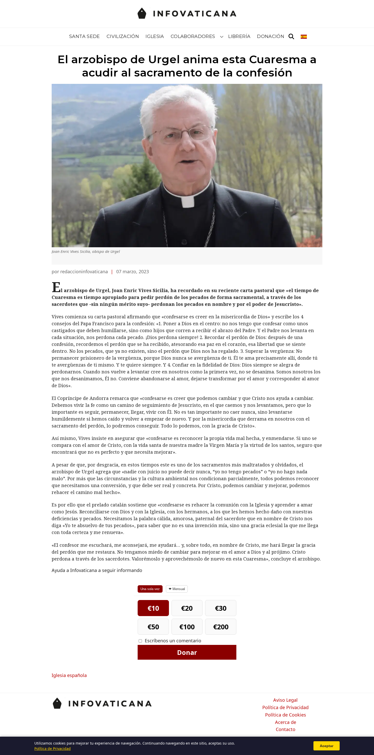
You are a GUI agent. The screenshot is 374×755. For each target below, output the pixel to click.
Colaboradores (193, 36)
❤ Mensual (177, 589)
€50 (153, 626)
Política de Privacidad (285, 707)
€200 (220, 626)
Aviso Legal (285, 700)
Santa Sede (84, 36)
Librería (239, 36)
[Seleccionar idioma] (304, 37)
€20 (187, 608)
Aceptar (326, 746)
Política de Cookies (285, 715)
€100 (187, 626)
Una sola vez (150, 589)
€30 (220, 608)
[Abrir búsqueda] (291, 36)
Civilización (123, 36)
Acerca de (285, 722)
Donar (187, 652)
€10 (153, 608)
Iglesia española (69, 675)
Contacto (285, 729)
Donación (270, 36)
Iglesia (155, 36)
